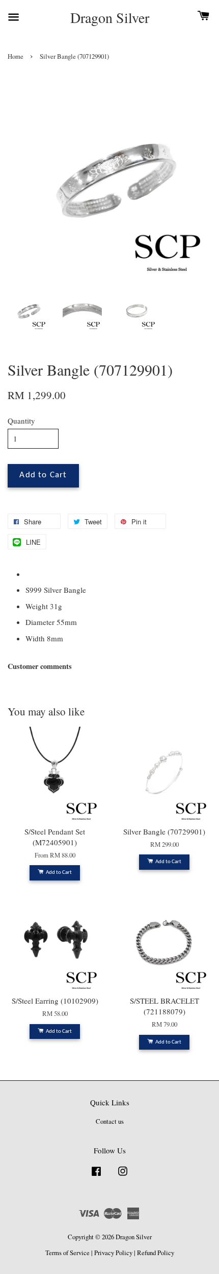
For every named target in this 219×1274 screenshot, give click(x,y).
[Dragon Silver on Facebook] (96, 1176)
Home (15, 56)
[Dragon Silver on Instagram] (123, 1176)
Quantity (21, 420)
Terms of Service (67, 1252)
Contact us (110, 1121)
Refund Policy (155, 1252)
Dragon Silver (109, 18)
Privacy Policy (113, 1252)
